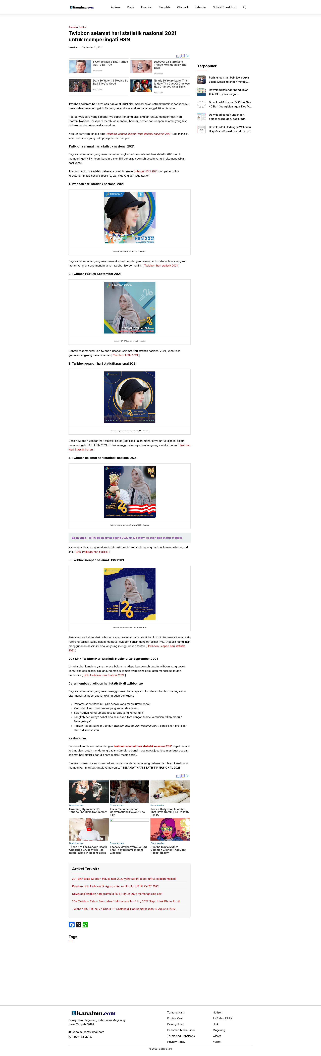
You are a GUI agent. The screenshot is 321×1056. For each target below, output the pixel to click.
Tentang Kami (176, 1012)
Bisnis (130, 7)
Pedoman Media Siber (181, 1030)
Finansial (146, 7)
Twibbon (82, 27)
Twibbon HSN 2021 (125, 355)
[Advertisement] (224, 42)
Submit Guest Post (224, 7)
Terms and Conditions (181, 1036)
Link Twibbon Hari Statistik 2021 (104, 675)
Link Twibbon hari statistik (92, 551)
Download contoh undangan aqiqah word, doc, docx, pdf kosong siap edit (227, 119)
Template (165, 7)
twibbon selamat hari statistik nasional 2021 (143, 746)
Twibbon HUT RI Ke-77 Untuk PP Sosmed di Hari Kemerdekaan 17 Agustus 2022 (124, 909)
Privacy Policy (176, 1041)
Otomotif (182, 7)
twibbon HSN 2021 (145, 171)
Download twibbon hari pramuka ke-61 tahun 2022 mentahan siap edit (117, 893)
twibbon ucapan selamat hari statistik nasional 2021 (138, 133)
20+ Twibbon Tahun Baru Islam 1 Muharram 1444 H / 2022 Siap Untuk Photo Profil (126, 901)
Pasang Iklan (175, 1024)
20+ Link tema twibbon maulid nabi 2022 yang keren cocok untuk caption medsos (124, 878)
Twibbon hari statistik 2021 (160, 265)
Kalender (200, 7)
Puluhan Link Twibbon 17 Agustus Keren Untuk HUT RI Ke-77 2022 (115, 886)
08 (74, 1037)
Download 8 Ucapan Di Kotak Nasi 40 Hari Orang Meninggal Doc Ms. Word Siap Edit (230, 106)
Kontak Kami (175, 1018)
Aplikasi (116, 7)
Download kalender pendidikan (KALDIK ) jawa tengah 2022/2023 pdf (228, 94)
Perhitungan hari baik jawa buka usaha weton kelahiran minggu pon (229, 82)
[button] (244, 7)
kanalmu (73, 47)
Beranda (73, 27)
